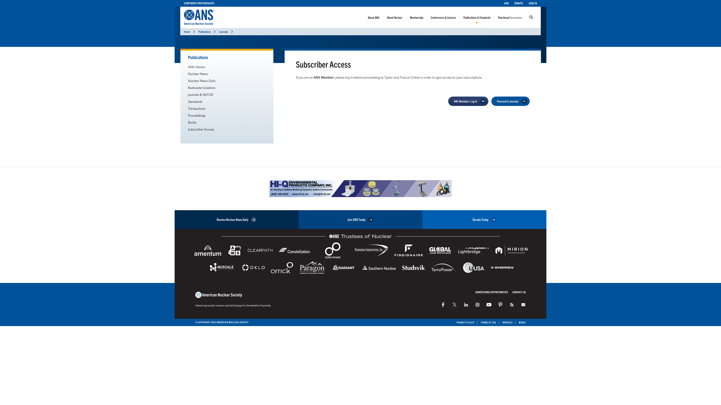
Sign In (533, 3)
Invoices (507, 322)
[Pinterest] (500, 304)
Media (522, 322)
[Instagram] (477, 304)
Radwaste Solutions (201, 87)
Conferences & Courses (443, 17)
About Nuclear (394, 17)
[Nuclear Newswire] (511, 304)
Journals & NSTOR (200, 94)
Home (187, 31)
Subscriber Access (201, 129)
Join (506, 3)
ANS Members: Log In (465, 101)
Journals (223, 31)
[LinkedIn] (466, 304)
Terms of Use (488, 322)
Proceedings (196, 115)
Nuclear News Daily (202, 80)
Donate (518, 3)
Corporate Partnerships (199, 3)
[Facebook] (443, 304)
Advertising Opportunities (491, 292)
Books (192, 122)
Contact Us (519, 292)
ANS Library (196, 66)
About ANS (373, 17)
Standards (195, 101)
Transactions (196, 108)
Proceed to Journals (507, 101)
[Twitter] (454, 304)
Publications (204, 31)
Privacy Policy (465, 322)
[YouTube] (488, 304)
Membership (416, 17)
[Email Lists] (523, 304)
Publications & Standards (476, 17)
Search (531, 17)
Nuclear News (198, 73)
